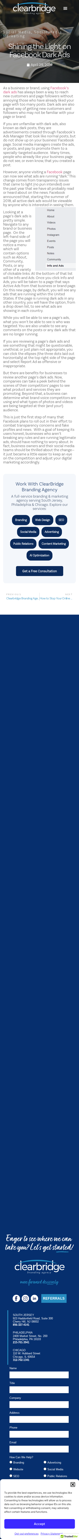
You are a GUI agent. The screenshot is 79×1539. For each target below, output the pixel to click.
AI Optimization (39, 555)
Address (14, 1412)
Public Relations (23, 543)
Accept (39, 1524)
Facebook (55, 172)
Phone (13, 1427)
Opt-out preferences (27, 1533)
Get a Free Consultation (39, 571)
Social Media (17, 31)
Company (15, 1398)
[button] (73, 1484)
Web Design (42, 520)
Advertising (52, 531)
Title (12, 1383)
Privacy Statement (52, 1533)
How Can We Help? (21, 1457)
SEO (61, 520)
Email (12, 1442)
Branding (21, 520)
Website (18, 1469)
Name (13, 1368)
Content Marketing (54, 543)
